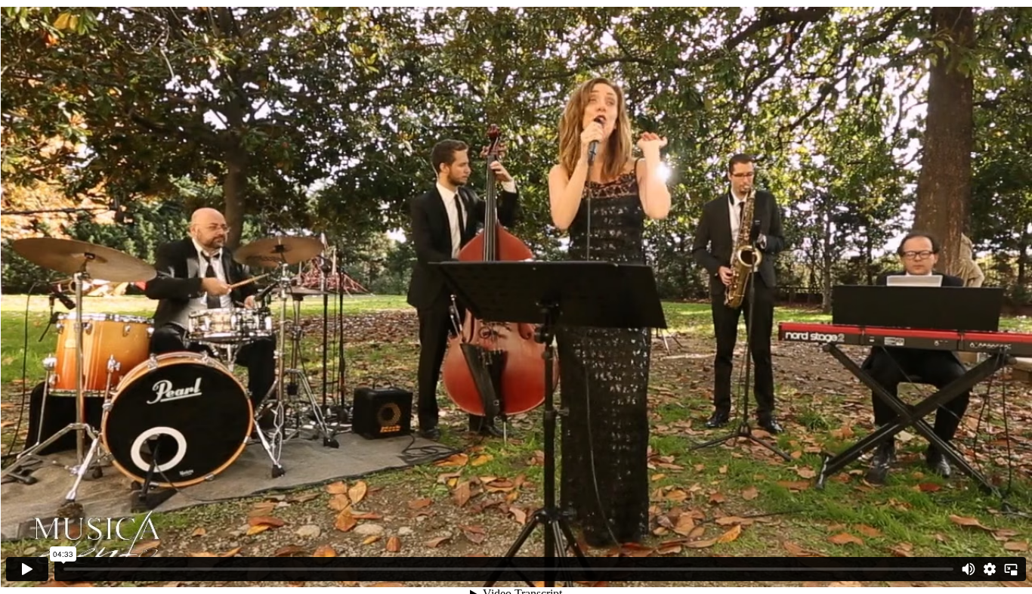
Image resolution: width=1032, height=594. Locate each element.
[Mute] (968, 569)
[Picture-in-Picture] (1011, 569)
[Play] (27, 569)
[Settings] (990, 569)
